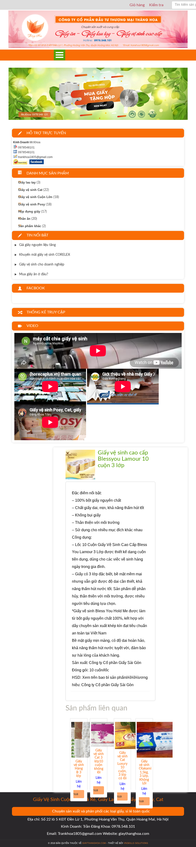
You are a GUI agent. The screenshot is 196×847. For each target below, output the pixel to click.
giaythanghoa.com (94, 843)
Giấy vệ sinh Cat (30, 189)
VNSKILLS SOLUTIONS (136, 843)
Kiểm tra (156, 5)
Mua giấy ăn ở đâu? (33, 274)
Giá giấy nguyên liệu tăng (37, 245)
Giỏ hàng (137, 5)
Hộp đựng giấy (29, 211)
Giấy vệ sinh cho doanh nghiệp (41, 264)
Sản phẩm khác (29, 226)
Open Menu (59, 55)
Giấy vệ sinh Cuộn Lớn (35, 197)
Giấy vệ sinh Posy (31, 204)
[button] (21, 95)
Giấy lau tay (27, 182)
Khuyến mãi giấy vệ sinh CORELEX (44, 254)
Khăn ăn (24, 218)
